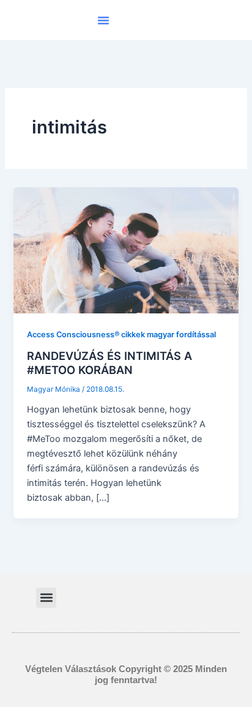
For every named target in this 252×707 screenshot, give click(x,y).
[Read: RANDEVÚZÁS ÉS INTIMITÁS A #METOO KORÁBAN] (125, 249)
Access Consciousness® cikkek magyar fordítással (121, 334)
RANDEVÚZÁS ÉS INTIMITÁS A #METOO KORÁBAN (109, 363)
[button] (103, 20)
